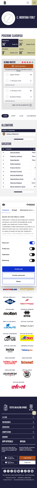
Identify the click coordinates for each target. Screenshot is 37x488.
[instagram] (8, 471)
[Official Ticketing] (27, 326)
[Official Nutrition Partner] (27, 338)
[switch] (32, 248)
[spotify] (32, 471)
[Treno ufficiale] (27, 301)
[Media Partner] (10, 362)
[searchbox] (18, 2)
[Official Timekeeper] (10, 338)
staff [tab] (13, 116)
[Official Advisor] (18, 386)
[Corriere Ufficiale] (27, 350)
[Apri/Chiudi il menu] (34, 2)
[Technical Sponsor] (27, 313)
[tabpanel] (18, 158)
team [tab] (5, 116)
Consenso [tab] (5, 210)
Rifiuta (18, 281)
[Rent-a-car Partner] (10, 326)
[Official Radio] (27, 374)
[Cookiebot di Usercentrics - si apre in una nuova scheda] (26, 205)
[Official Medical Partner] (10, 301)
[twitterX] (22, 471)
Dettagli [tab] (14, 210)
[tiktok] (25, 471)
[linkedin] (15, 471)
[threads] (11, 471)
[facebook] (5, 471)
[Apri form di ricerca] (27, 2)
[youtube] (18, 471)
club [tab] (21, 116)
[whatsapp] (28, 471)
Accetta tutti (19, 269)
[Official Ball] (10, 313)
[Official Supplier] (10, 350)
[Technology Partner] (27, 289)
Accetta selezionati (18, 275)
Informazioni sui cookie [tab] (28, 210)
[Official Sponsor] (10, 289)
